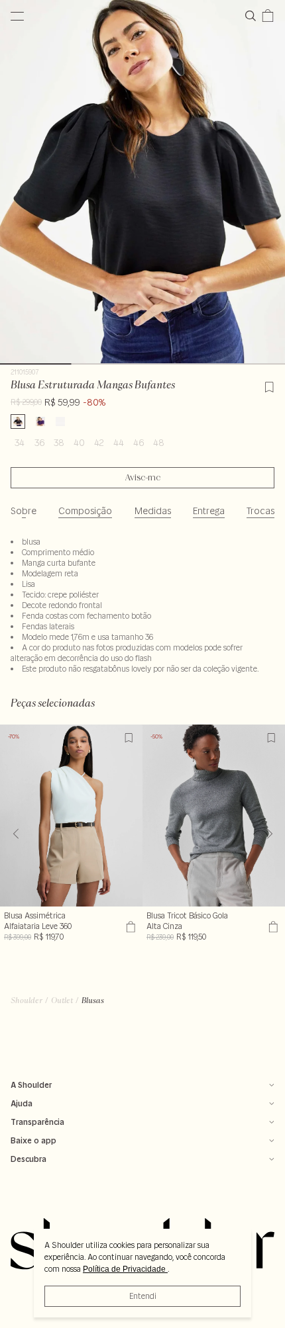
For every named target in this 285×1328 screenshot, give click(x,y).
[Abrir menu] (17, 16)
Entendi (142, 1296)
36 (39, 443)
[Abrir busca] (253, 16)
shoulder (26, 1000)
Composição (85, 511)
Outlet (62, 1000)
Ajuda (21, 1103)
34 (20, 443)
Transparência (37, 1122)
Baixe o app (33, 1140)
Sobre (23, 511)
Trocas (260, 511)
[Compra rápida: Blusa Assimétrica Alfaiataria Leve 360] (129, 926)
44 (118, 443)
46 (138, 443)
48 (158, 443)
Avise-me (142, 478)
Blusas (93, 1000)
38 (59, 443)
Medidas (153, 511)
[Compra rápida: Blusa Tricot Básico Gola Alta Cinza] (271, 926)
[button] (269, 833)
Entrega (209, 511)
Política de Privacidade (125, 1269)
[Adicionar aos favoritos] (269, 385)
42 (99, 443)
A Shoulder (31, 1085)
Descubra (28, 1159)
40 (79, 443)
